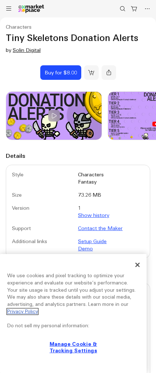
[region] (73, 313)
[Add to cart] (91, 72)
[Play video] (54, 115)
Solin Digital (27, 50)
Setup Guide (92, 241)
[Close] (137, 265)
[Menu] (9, 9)
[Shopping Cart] (134, 9)
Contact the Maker (100, 228)
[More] (147, 9)
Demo (85, 248)
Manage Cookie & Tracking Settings (73, 347)
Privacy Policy (22, 311)
